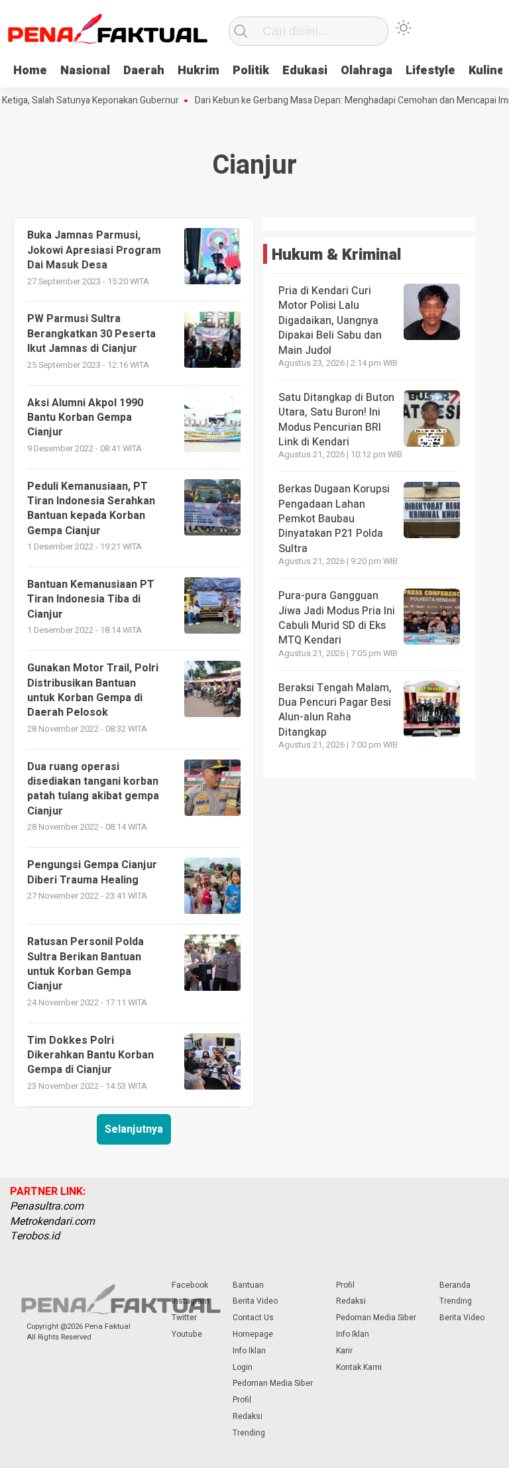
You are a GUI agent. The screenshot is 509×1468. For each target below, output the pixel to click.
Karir (344, 1351)
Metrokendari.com (52, 1221)
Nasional (85, 71)
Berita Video (255, 1301)
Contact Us (253, 1318)
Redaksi (247, 1416)
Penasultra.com (47, 1206)
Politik (251, 71)
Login (243, 1367)
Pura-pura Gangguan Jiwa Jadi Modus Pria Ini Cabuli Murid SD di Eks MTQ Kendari (336, 618)
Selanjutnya (134, 1129)
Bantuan (248, 1285)
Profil (242, 1400)
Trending (249, 1433)
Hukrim (198, 71)
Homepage (253, 1334)
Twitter (184, 1318)
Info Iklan (249, 1351)
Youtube (187, 1334)
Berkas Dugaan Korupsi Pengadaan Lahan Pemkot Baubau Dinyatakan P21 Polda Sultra (334, 519)
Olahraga (366, 71)
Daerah (143, 71)
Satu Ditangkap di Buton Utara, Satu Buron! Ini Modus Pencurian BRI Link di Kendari (336, 420)
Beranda (455, 1285)
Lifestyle (430, 71)
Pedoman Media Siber (273, 1383)
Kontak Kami (359, 1367)
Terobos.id (35, 1236)
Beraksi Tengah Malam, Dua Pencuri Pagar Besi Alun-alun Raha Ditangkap (335, 710)
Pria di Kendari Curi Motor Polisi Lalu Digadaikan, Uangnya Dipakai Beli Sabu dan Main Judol (330, 321)
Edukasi (304, 71)
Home (30, 71)
